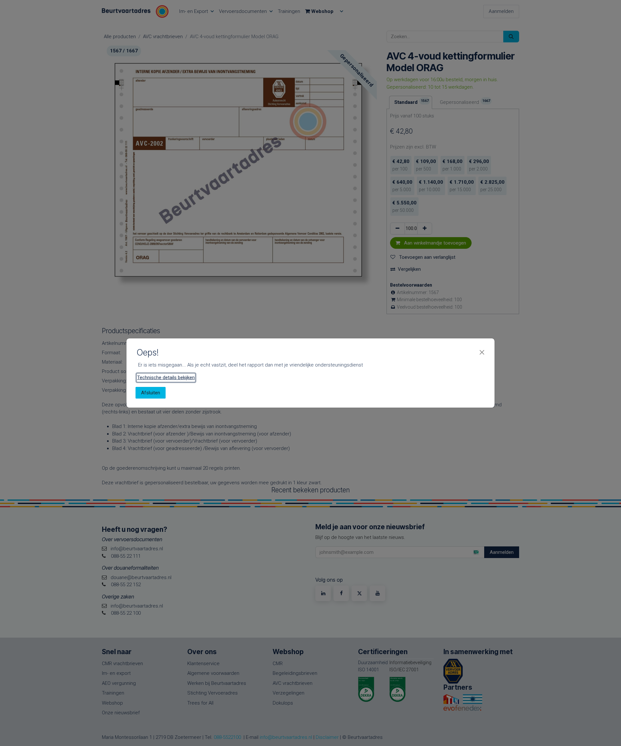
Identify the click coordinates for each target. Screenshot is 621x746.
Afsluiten (150, 393)
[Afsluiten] (482, 352)
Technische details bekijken (166, 377)
